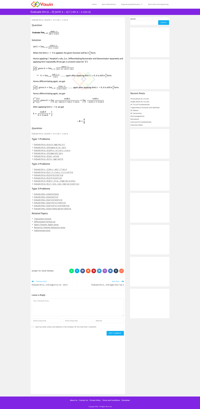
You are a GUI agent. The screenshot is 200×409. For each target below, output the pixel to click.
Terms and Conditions (111, 400)
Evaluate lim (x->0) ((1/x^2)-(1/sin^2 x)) (48, 175)
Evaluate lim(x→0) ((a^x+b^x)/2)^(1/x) (48, 200)
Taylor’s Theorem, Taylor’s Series (46, 224)
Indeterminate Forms (42, 230)
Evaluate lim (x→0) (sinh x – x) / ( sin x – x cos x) (52, 150)
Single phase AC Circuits (139, 102)
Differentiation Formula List (44, 222)
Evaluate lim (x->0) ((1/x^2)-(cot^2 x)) (48, 178)
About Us (73, 400)
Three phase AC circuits (139, 99)
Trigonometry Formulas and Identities (145, 107)
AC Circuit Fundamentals (140, 104)
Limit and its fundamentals (140, 122)
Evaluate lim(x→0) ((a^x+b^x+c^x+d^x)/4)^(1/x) (51, 205)
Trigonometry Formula (42, 219)
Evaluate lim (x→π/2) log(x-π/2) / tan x (48, 153)
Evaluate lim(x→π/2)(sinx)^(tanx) (46, 194)
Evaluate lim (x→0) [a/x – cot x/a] (46, 156)
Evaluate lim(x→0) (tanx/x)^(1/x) (46, 197)
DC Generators (136, 113)
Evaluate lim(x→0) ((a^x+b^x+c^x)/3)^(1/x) (50, 203)
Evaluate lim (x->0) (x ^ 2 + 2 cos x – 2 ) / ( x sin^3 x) (53, 172)
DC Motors (134, 110)
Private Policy (95, 400)
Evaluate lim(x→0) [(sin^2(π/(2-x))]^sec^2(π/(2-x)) (52, 209)
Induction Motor (136, 125)
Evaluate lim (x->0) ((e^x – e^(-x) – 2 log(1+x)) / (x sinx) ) (54, 181)
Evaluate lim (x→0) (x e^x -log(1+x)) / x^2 (49, 144)
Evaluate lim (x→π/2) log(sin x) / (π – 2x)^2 (50, 147)
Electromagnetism (137, 116)
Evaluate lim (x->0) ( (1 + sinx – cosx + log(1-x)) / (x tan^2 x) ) (56, 184)
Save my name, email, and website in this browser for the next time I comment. (66, 327)
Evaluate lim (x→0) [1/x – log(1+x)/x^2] (48, 159)
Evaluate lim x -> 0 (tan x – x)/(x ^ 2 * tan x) (50, 169)
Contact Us (83, 400)
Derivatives (134, 119)
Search (133, 19)
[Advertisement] (78, 250)
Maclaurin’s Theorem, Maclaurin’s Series (49, 227)
